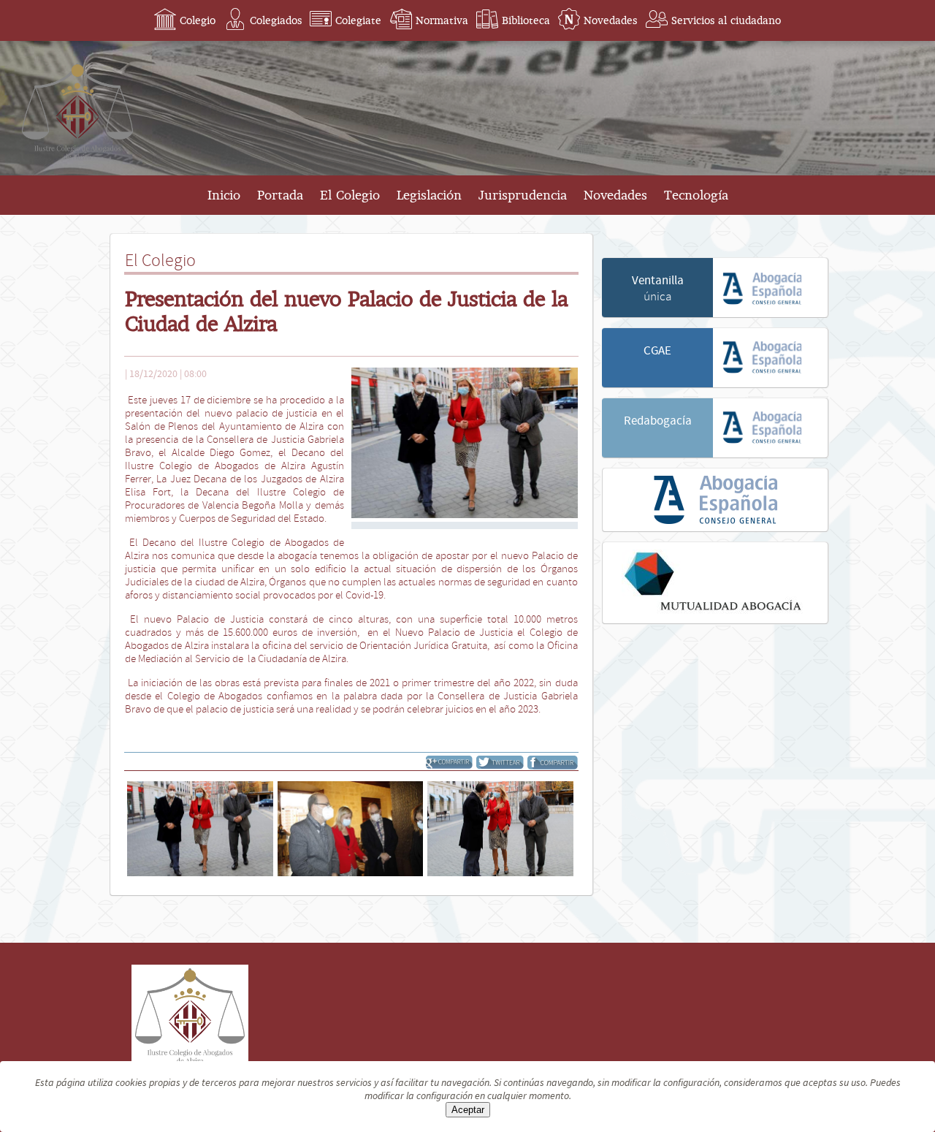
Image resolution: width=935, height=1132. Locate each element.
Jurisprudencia (522, 195)
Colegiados (276, 20)
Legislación (429, 195)
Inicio (223, 195)
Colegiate (358, 20)
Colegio (197, 20)
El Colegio (350, 195)
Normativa (442, 20)
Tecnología (696, 195)
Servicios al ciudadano (726, 20)
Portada (280, 195)
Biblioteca (526, 20)
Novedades (610, 20)
